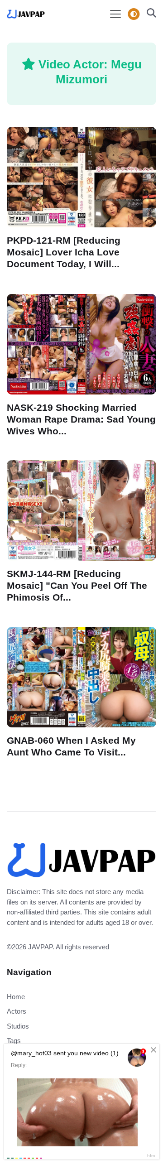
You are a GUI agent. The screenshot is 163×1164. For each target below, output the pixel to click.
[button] (148, 14)
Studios (18, 1026)
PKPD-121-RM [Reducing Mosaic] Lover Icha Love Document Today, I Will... (63, 252)
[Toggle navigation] (115, 14)
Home (16, 996)
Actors (16, 1011)
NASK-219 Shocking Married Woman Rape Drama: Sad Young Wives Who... (81, 419)
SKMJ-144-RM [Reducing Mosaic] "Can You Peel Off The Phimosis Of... (77, 585)
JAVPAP (40, 947)
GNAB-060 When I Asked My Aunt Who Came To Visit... (71, 746)
